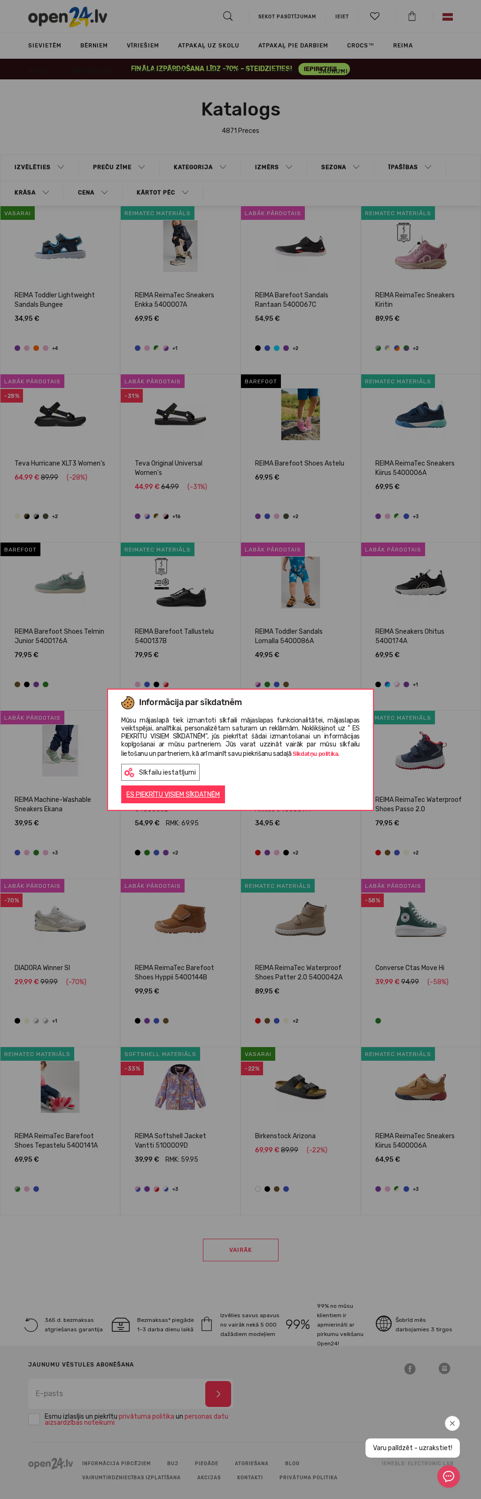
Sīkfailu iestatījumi (167, 773)
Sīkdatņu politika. (316, 753)
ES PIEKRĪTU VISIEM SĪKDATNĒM (173, 795)
